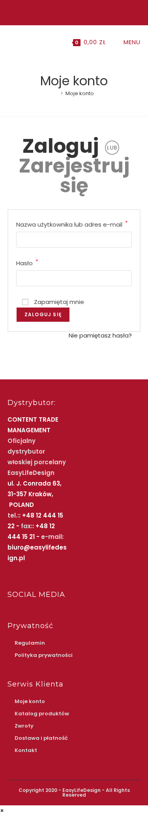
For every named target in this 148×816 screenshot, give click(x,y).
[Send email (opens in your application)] (81, 11)
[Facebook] (65, 11)
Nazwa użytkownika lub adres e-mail (72, 224)
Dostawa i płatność (41, 738)
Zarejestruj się (74, 175)
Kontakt (26, 750)
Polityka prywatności (44, 655)
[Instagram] (72, 11)
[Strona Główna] (56, 93)
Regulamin (30, 643)
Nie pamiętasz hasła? (100, 335)
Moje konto (80, 93)
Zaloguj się (43, 314)
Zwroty (24, 726)
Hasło (27, 262)
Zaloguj (60, 146)
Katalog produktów (42, 713)
